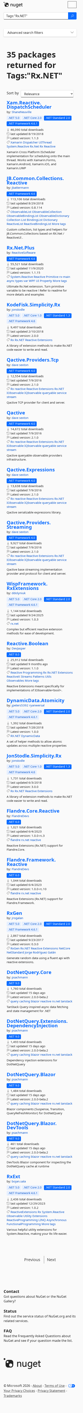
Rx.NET (19, 340)
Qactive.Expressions (31, 469)
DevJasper (19, 648)
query (14, 1001)
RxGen (14, 913)
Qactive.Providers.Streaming (29, 524)
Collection (13, 220)
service (61, 393)
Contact (11, 1291)
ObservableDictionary (54, 216)
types (19, 281)
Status (10, 1311)
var (26, 281)
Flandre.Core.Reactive (33, 811)
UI (37, 281)
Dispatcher (30, 142)
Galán (52, 952)
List (23, 220)
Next (51, 1259)
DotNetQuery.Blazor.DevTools (32, 1125)
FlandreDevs (20, 816)
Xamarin (16, 142)
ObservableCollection (47, 212)
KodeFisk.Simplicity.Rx (33, 304)
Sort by (13, 93)
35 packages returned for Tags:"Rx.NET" (34, 65)
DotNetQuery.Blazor (31, 1074)
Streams (26, 676)
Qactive (16, 412)
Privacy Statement (51, 1390)
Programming (32, 672)
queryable (49, 393)
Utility (27, 1216)
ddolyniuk (19, 593)
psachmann (20, 977)
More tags (59, 224)
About (37, 1385)
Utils (48, 676)
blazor (35, 1001)
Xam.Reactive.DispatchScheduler (29, 104)
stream (11, 397)
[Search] (72, 16)
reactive (20, 389)
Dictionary (50, 220)
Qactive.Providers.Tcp (33, 360)
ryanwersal (37, 705)
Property (46, 281)
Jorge (28, 952)
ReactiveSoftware (23, 252)
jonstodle (18, 309)
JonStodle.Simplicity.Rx (34, 755)
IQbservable (32, 393)
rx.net (14, 623)
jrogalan (17, 918)
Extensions (44, 340)
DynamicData (30, 736)
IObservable (15, 393)
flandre (15, 840)
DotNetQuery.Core (29, 972)
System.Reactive (18, 146)
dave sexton (20, 365)
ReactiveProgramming (22, 1220)
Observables (15, 680)
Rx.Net (34, 146)
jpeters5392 (20, 705)
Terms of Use (55, 1385)
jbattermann (20, 188)
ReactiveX (13, 676)
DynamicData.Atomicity (35, 700)
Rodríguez (40, 952)
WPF (32, 281)
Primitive (52, 277)
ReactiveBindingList (37, 224)
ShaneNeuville (21, 112)
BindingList (35, 220)
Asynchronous (56, 1220)
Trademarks (13, 1395)
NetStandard (15, 952)
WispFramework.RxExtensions (27, 585)
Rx (41, 146)
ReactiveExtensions (23, 1212)
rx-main (64, 277)
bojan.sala (19, 1181)
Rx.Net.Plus (20, 247)
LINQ (42, 1220)
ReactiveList (15, 224)
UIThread (45, 142)
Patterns (38, 676)
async (11, 281)
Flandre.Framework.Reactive (31, 861)
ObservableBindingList (22, 216)
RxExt (13, 1176)
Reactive (49, 146)
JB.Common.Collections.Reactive (35, 180)
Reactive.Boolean (27, 643)
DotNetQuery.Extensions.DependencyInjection (37, 1023)
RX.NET (15, 736)
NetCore (64, 948)
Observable (15, 1216)
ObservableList (20, 212)
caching (24, 1001)
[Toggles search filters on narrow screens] (72, 33)
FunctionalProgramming (24, 1224)
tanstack (66, 1001)
